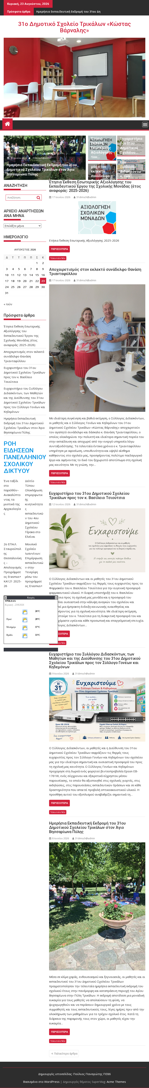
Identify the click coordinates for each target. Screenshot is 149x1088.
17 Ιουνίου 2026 (22, 157)
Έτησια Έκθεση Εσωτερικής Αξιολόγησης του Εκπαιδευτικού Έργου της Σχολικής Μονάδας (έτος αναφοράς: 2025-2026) (95, 186)
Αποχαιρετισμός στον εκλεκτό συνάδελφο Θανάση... (101, 171)
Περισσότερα (59, 249)
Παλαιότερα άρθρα (65, 1053)
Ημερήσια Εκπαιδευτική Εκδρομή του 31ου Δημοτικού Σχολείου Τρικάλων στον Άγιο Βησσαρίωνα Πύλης (87, 827)
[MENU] (145, 124)
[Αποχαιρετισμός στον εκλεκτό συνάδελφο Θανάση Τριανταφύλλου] (97, 348)
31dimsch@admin (45, 157)
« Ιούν (8, 304)
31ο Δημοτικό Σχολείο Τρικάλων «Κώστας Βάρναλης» (74, 27)
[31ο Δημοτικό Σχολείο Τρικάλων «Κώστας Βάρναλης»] (7, 123)
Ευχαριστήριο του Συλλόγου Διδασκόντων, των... (131, 167)
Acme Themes (116, 1082)
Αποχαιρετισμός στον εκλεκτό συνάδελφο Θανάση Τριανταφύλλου (95, 271)
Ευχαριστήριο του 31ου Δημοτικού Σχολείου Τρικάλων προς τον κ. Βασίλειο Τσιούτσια (89, 495)
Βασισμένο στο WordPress (41, 1082)
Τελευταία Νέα (57, 258)
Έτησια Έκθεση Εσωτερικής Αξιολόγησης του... (101, 147)
